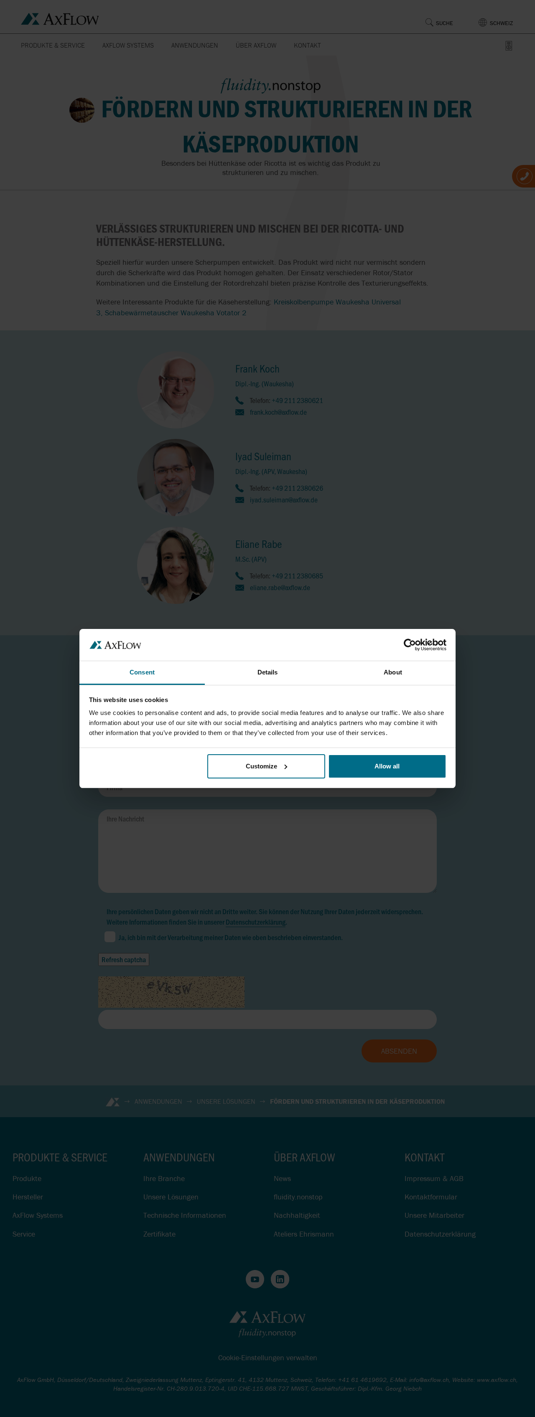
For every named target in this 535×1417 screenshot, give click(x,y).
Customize (261, 766)
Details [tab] (267, 672)
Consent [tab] (142, 672)
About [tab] (393, 672)
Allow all (387, 766)
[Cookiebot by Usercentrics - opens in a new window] (409, 645)
